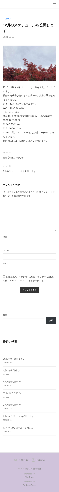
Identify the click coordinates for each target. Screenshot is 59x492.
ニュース (7, 19)
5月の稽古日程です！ (13, 370)
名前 (5, 237)
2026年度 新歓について (15, 359)
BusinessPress (29, 485)
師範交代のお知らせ (13, 157)
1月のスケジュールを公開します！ (20, 171)
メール (6, 250)
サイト (6, 263)
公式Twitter (23, 460)
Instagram (40, 460)
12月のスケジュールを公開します (19, 428)
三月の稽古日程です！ (13, 393)
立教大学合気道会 (33, 468)
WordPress (29, 477)
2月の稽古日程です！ (13, 405)
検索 (51, 320)
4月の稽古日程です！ (13, 382)
